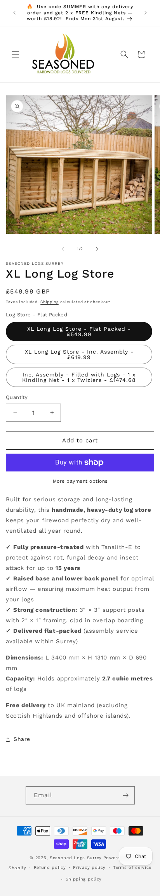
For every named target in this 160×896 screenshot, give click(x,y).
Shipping (49, 302)
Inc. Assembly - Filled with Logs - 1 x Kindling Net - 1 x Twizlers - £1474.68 (79, 377)
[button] (15, 54)
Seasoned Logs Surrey (76, 857)
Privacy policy (89, 867)
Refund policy (50, 867)
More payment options (80, 481)
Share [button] (22, 739)
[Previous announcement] (14, 12)
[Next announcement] (145, 12)
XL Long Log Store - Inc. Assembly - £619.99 (79, 354)
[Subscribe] (125, 795)
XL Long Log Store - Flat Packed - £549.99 (79, 331)
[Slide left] (62, 248)
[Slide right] (97, 248)
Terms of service (132, 867)
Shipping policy (84, 879)
